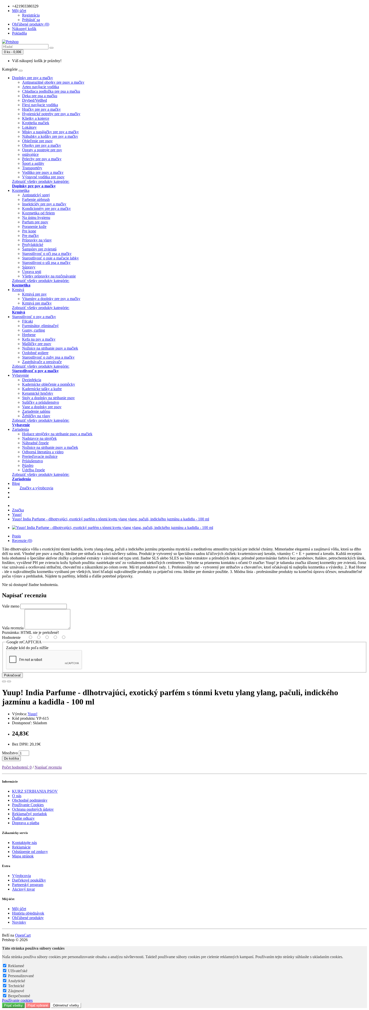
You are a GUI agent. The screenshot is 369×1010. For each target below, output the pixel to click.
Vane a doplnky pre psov (42, 407)
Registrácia (31, 15)
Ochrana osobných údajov (33, 809)
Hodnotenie (11, 637)
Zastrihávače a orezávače (42, 362)
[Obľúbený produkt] (4, 681)
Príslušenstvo (32, 461)
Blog (16, 483)
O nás (16, 796)
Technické (16, 986)
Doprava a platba (25, 823)
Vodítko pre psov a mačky (43, 172)
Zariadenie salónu (36, 411)
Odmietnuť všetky (66, 1005)
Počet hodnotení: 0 (17, 767)
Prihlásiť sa (31, 20)
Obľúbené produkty (28, 918)
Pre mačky (30, 235)
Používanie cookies (17, 1000)
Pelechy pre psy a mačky (42, 159)
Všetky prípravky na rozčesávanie (49, 276)
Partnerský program (27, 885)
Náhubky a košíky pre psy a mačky (50, 136)
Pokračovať (12, 675)
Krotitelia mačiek (35, 123)
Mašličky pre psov (36, 344)
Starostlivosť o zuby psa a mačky (48, 357)
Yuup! (17, 514)
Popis (16, 536)
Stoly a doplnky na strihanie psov (48, 398)
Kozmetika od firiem (38, 213)
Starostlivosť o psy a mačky (34, 317)
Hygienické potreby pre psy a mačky (51, 114)
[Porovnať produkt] (9, 681)
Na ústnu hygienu (36, 217)
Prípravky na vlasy (37, 240)
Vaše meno (10, 606)
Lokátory (29, 127)
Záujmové (16, 991)
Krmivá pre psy (34, 294)
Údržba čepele (33, 470)
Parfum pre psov (35, 222)
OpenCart (23, 935)
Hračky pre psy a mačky (41, 109)
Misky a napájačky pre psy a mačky (50, 132)
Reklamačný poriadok (29, 814)
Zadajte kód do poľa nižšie (27, 648)
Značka (18, 510)
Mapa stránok (23, 856)
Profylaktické (32, 244)
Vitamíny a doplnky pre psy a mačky (51, 299)
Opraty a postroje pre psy (42, 150)
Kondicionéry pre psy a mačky (46, 208)
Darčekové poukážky (29, 880)
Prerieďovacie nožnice (39, 456)
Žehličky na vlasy (36, 416)
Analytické (16, 981)
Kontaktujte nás (24, 842)
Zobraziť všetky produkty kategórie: (40, 183)
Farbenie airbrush (36, 199)
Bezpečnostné (19, 996)
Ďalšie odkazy (23, 818)
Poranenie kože (34, 226)
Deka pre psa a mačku (39, 96)
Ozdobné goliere (35, 353)
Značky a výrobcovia (36, 488)
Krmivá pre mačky (37, 303)
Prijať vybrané (38, 1005)
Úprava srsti (31, 271)
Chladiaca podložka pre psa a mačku (51, 91)
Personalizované (21, 976)
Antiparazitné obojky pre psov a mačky (53, 82)
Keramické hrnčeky (37, 393)
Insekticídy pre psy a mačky (44, 204)
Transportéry (32, 168)
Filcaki (27, 321)
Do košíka (11, 758)
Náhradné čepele (35, 443)
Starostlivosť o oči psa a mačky (47, 253)
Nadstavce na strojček (39, 438)
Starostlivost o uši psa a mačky (46, 262)
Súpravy (28, 267)
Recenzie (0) (22, 540)
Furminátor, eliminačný (40, 326)
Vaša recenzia (13, 628)
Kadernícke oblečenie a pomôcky (48, 384)
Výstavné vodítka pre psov (43, 177)
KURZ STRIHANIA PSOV (35, 791)
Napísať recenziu (48, 767)
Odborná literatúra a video (43, 452)
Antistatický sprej (36, 195)
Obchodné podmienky (29, 800)
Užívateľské (17, 971)
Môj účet (19, 909)
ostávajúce (30, 154)
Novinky (19, 922)
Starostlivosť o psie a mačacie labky (50, 258)
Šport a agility (33, 163)
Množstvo (10, 753)
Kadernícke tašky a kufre (42, 389)
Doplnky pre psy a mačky (32, 78)
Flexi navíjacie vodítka (40, 105)
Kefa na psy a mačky (38, 339)
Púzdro (27, 465)
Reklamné (16, 966)
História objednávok (28, 913)
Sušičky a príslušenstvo (40, 402)
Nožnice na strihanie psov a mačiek (50, 348)
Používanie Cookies (28, 805)
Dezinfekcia (31, 380)
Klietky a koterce (35, 118)
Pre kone (29, 231)
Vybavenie (20, 375)
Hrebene (29, 335)
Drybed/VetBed (34, 100)
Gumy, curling (33, 330)
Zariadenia (20, 429)
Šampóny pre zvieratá (39, 249)
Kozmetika (20, 190)
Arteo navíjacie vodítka (40, 87)
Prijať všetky (13, 1005)
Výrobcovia (21, 876)
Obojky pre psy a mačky (41, 145)
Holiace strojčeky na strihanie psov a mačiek (57, 434)
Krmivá (18, 289)
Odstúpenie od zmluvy (30, 851)
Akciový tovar (23, 889)
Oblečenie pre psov (37, 141)
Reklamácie (21, 847)
